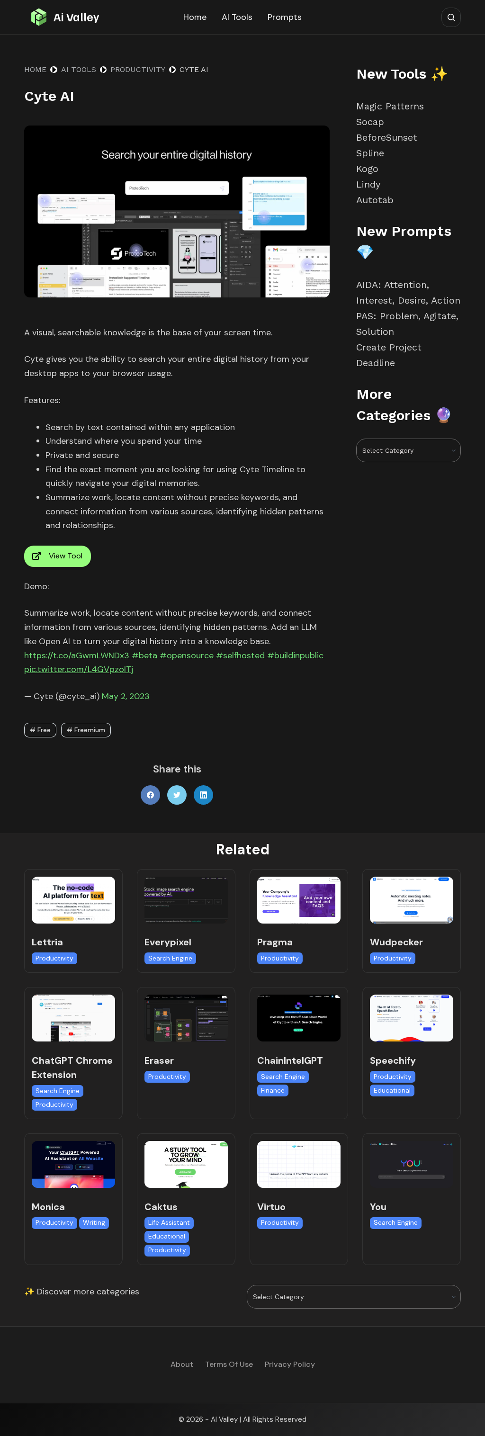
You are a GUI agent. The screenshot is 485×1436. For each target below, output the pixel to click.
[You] (411, 1164)
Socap (370, 121)
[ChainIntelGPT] (299, 1018)
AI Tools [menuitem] (237, 17)
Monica (48, 1207)
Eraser (159, 1060)
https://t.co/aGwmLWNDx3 (76, 655)
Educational (392, 1090)
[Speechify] (411, 1018)
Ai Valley (76, 16)
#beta (144, 655)
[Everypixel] (186, 900)
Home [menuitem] (195, 17)
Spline (370, 153)
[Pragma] (299, 900)
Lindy (370, 184)
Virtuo (271, 1207)
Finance (273, 1090)
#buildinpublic (295, 655)
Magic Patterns (390, 106)
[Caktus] (186, 1164)
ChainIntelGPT (290, 1060)
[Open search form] (451, 17)
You (378, 1207)
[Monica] (73, 1164)
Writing (94, 1222)
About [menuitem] (182, 1364)
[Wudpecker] (411, 900)
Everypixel (167, 942)
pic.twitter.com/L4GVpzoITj (78, 669)
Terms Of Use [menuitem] (229, 1364)
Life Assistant (169, 1222)
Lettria (47, 942)
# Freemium (86, 730)
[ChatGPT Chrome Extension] (73, 1018)
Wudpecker (396, 942)
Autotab (375, 200)
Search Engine (170, 958)
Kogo (367, 168)
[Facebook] (150, 795)
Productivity (54, 958)
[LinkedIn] (203, 795)
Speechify (393, 1060)
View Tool (65, 556)
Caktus (161, 1207)
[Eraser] (186, 1018)
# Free (40, 730)
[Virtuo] (299, 1164)
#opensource (187, 655)
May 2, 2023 (126, 696)
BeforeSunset (386, 137)
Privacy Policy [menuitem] (290, 1364)
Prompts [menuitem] (285, 17)
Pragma (275, 942)
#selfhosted (240, 655)
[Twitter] (177, 795)
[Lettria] (73, 900)
